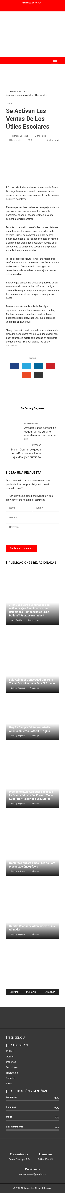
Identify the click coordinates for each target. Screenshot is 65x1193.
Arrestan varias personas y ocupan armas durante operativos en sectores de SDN (40, 431)
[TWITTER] (26, 366)
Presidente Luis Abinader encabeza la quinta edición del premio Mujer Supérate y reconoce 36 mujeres (31, 795)
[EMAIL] (38, 375)
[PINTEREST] (50, 366)
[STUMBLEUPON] (26, 375)
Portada (10, 104)
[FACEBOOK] (14, 366)
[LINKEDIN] (38, 366)
